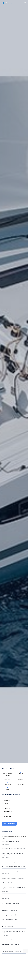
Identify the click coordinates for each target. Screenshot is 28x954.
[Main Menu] (25, 3)
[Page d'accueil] (7, 3)
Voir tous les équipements (9, 823)
